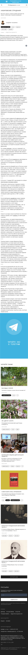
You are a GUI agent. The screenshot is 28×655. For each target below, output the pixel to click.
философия (4, 535)
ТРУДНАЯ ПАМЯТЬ (5, 613)
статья (13, 27)
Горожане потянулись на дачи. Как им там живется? (13, 390)
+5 (17, 395)
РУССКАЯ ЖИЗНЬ (10, 611)
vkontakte (8, 620)
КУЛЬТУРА (17, 611)
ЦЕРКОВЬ (3, 611)
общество (18, 27)
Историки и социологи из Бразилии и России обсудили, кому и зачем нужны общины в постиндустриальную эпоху (12, 460)
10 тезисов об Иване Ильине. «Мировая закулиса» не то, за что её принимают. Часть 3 (14, 530)
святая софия (4, 29)
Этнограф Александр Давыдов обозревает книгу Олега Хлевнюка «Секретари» (13, 494)
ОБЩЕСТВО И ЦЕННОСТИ (11, 32)
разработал (14, 198)
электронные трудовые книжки (9, 182)
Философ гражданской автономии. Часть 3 (13, 526)
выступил (7, 97)
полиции (9, 148)
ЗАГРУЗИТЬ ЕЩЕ (14, 577)
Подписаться (14, 599)
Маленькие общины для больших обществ (13, 455)
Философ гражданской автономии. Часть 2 (13, 562)
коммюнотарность (5, 466)
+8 (22, 466)
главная (2, 32)
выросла (15, 159)
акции (2, 61)
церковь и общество (6, 429)
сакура (17, 429)
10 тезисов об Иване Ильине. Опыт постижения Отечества (12, 565)
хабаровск (10, 29)
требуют (3, 71)
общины (12, 466)
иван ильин (17, 535)
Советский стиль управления (11, 491)
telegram (3, 620)
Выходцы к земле (7, 388)
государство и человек (6, 27)
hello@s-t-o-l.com (4, 629)
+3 (21, 500)
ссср (3, 500)
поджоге (19, 123)
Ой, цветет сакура (7, 420)
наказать (15, 215)
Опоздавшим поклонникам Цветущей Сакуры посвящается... (12, 423)
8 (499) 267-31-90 (14, 629)
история (7, 500)
